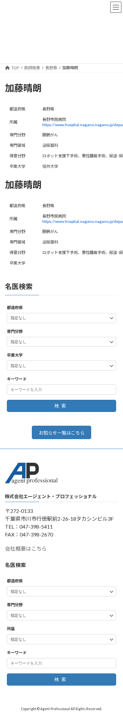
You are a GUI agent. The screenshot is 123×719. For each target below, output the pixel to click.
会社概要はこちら (26, 548)
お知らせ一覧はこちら (62, 433)
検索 (61, 406)
